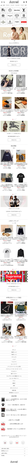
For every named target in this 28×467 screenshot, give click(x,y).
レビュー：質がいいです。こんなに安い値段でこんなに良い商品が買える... (16, 409)
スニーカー (17, 5)
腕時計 (14, 383)
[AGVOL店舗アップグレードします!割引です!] (14, 27)
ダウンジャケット (14, 388)
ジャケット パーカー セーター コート (14, 369)
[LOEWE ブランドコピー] (3, 16)
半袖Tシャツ (14, 354)
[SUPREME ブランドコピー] (24, 22)
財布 (4, 5)
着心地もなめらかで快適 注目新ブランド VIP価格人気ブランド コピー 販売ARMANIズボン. (20, 239)
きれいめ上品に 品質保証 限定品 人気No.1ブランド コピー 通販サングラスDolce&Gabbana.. (7, 239)
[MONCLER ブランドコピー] (10, 22)
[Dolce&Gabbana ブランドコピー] (3, 22)
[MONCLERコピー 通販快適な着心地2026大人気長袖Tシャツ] (3, 410)
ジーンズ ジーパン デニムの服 (14, 366)
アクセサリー (14, 371)
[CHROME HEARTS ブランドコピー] (10, 10)
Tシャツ (7, 5)
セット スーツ (14, 364)
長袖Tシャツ (14, 352)
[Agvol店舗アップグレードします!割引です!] (3, 429)
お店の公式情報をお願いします (16, 423)
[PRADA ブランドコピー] (10, 16)
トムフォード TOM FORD (6, 93)
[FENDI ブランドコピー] (17, 22)
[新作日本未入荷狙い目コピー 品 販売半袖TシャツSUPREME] (3, 405)
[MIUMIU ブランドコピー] (17, 10)
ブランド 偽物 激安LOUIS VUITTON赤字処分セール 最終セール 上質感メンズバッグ (6, 186)
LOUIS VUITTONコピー (14, 211)
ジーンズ (12, 5)
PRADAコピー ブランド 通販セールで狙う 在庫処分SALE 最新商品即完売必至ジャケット (20, 261)
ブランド (14, 349)
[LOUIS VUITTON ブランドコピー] (24, 10)
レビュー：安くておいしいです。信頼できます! (16, 415)
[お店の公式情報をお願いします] (3, 424)
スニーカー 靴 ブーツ (14, 378)
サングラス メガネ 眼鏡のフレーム (14, 376)
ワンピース (14, 361)
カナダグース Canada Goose (7, 265)
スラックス (14, 357)
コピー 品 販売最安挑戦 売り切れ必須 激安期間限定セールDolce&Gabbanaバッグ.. (20, 316)
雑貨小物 (14, 390)
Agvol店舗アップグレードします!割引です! (16, 428)
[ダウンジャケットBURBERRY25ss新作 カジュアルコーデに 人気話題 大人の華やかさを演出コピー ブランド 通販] (3, 400)
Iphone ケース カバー (14, 392)
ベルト (14, 380)
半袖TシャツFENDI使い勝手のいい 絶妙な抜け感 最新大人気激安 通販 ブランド (20, 186)
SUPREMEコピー (14, 286)
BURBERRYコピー (14, 136)
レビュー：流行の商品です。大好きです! (16, 404)
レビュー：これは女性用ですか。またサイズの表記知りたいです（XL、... (16, 399)
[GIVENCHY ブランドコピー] (24, 16)
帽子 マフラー (14, 373)
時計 (26, 5)
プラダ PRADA (21, 265)
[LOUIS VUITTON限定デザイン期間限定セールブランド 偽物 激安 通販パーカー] (3, 415)
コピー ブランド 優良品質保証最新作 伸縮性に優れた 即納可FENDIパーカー (6, 164)
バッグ (22, 5)
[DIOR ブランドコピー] (17, 16)
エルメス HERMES (21, 93)
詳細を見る (14, 64)
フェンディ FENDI (7, 168)
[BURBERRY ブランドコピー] (3, 10)
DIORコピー (14, 61)
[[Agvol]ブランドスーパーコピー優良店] (14, 461)
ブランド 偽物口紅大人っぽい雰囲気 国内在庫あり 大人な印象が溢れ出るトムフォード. (6, 338)
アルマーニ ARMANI (20, 243)
